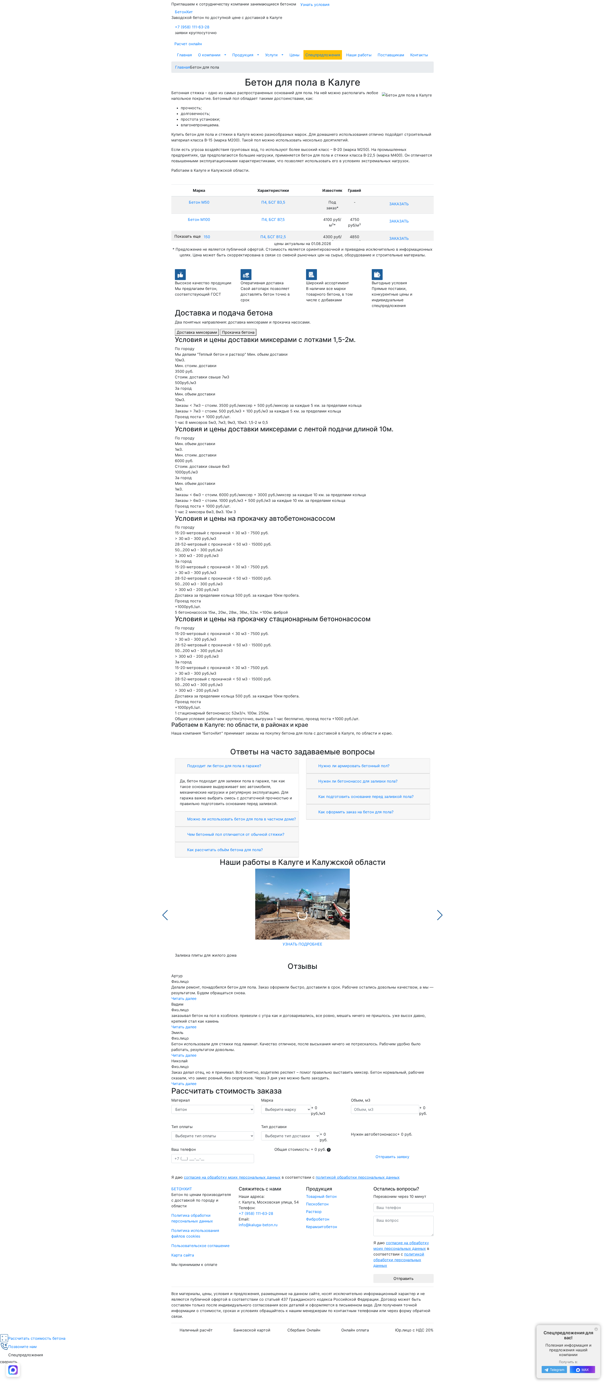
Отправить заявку (392, 1156)
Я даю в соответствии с (285, 1177)
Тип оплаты (182, 1126)
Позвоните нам (22, 1346)
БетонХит (184, 11)
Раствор (314, 1211)
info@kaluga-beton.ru (258, 1224)
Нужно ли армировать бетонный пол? (353, 765)
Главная (184, 55)
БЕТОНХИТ (181, 1188)
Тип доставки (274, 1126)
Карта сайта (182, 1255)
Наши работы (359, 55)
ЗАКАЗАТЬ (399, 203)
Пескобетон (317, 1204)
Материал (180, 1100)
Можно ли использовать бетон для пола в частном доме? (241, 819)
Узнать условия (314, 4)
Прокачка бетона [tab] (238, 332)
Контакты (419, 55)
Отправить (403, 1278)
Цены (294, 55)
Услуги (271, 55)
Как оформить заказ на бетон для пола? (355, 812)
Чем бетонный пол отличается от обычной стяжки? (235, 834)
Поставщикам (391, 55)
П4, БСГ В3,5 (273, 202)
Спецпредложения (322, 55)
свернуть (8, 1361)
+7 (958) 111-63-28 (192, 27)
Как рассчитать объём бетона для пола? (224, 849)
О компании (209, 55)
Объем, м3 (360, 1100)
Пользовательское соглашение (200, 1245)
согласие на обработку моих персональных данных (232, 1177)
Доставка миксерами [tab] (197, 332)
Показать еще (187, 236)
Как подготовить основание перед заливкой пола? (365, 796)
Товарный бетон (321, 1196)
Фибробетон (317, 1219)
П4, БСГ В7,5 (273, 219)
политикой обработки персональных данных (358, 1177)
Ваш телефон (183, 1149)
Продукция (242, 55)
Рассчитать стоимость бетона (36, 1338)
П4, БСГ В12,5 (273, 236)
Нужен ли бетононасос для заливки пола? (357, 781)
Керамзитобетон (321, 1226)
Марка (267, 1100)
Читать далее (183, 998)
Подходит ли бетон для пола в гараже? (223, 765)
